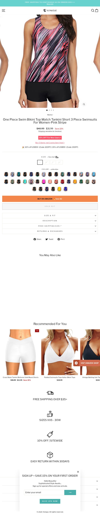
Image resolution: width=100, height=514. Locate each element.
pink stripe (31, 181)
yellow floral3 (75, 181)
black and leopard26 (18, 181)
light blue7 (93, 174)
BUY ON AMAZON (50, 199)
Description (50, 221)
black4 (75, 174)
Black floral (34, 189)
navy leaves (46, 189)
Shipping (41, 131)
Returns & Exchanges (50, 231)
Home (49, 115)
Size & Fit (50, 215)
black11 (25, 174)
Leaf (40, 189)
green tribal (25, 181)
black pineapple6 (6, 181)
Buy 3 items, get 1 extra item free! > (50, 143)
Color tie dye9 (81, 174)
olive (87, 181)
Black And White (53, 189)
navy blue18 (12, 181)
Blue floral (65, 189)
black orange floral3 (50, 174)
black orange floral (93, 181)
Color (50, 169)
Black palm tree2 (37, 181)
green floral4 (62, 174)
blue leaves (12, 174)
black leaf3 (37, 174)
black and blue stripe (6, 174)
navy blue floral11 (31, 174)
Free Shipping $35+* (50, 226)
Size (48, 157)
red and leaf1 (62, 181)
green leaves (81, 181)
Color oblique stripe (87, 174)
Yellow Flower (59, 189)
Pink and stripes (50, 181)
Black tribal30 (18, 174)
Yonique (46, 512)
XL (59, 162)
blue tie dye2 (68, 174)
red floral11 (56, 181)
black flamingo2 (56, 174)
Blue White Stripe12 (68, 181)
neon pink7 (43, 181)
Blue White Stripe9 (43, 174)
